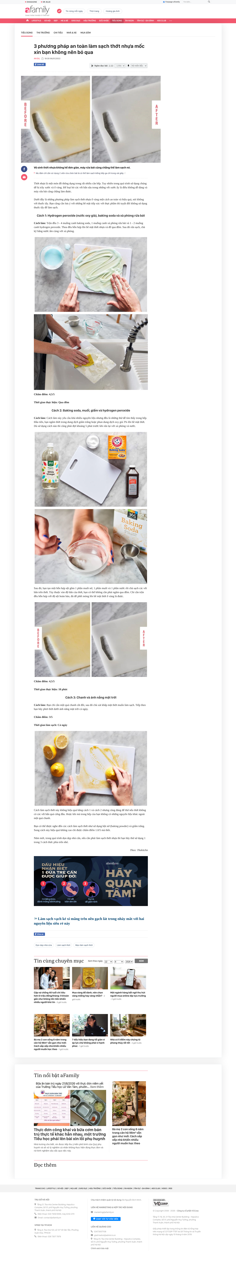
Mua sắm (85, 32)
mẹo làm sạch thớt (84, 945)
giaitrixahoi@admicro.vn (105, 1235)
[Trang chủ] (27, 20)
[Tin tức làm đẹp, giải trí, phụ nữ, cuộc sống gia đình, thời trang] (37, 11)
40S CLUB (161, 21)
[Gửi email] (24, 177)
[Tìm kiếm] (209, 2)
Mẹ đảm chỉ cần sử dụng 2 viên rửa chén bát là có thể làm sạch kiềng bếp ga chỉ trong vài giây (80, 173)
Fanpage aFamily (173, 2)
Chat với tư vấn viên (107, 1219)
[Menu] (170, 20)
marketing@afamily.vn (104, 1212)
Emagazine (32, 2)
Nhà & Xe (72, 32)
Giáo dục (75, 21)
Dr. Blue (46, 2)
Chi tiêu (58, 32)
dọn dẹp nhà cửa (44, 945)
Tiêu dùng (117, 21)
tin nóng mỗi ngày (74, 11)
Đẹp (56, 21)
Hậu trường (89, 21)
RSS (170, 1188)
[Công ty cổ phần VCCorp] (161, 1202)
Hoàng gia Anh (112, 11)
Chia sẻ (40, 64)
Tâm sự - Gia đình (145, 21)
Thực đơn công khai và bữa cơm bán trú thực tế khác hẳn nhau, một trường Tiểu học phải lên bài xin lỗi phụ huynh (70, 1134)
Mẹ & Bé (64, 21)
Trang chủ (40, 1188)
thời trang (94, 11)
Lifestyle (36, 21)
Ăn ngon (129, 21)
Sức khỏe (104, 21)
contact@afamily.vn (52, 1218)
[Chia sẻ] (24, 169)
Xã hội (47, 21)
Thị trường (43, 32)
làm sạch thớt (63, 945)
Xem (141, 960)
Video (164, 1188)
